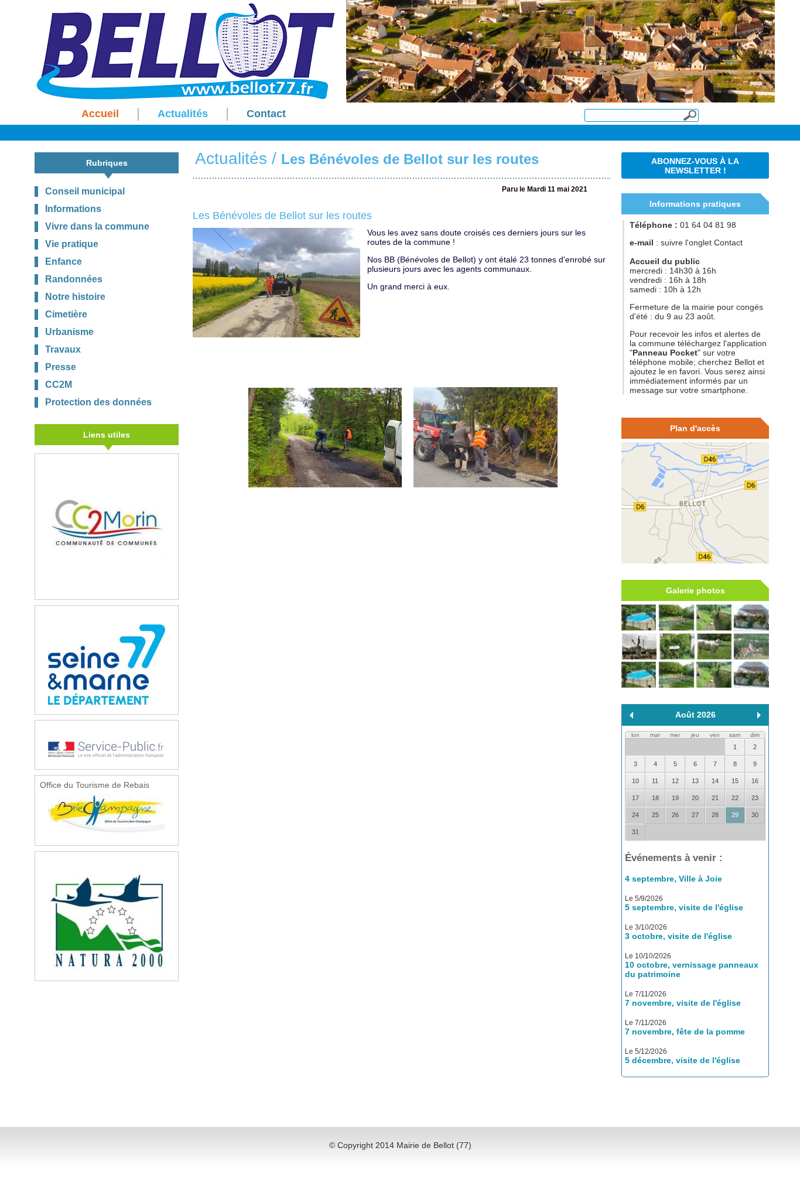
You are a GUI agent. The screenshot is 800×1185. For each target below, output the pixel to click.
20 (695, 797)
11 (655, 780)
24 (635, 814)
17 (635, 797)
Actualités (231, 158)
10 (635, 780)
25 (655, 814)
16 (754, 780)
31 (635, 831)
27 (695, 814)
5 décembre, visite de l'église (682, 1060)
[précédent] (631, 715)
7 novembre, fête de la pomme (685, 1031)
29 (735, 814)
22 (735, 797)
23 (754, 797)
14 (715, 780)
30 (754, 814)
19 (675, 797)
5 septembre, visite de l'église (684, 907)
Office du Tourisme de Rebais (94, 785)
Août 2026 (695, 714)
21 (715, 797)
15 (735, 780)
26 (675, 814)
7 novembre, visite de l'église (683, 1003)
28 (715, 814)
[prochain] (759, 715)
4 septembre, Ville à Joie (673, 878)
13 (695, 780)
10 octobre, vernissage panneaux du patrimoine (691, 969)
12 (675, 780)
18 (655, 797)
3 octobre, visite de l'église (678, 936)
